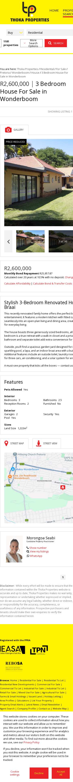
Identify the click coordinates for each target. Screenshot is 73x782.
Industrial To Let (55, 688)
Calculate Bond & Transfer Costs (52, 283)
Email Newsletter (51, 704)
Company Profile (26, 708)
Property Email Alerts (11, 704)
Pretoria (5, 72)
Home (13, 680)
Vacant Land (35, 696)
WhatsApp (36, 556)
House (35, 72)
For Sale (61, 69)
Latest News (32, 704)
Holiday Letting (52, 696)
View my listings (39, 551)
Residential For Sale (30, 680)
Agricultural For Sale (53, 692)
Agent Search (7, 708)
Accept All (61, 773)
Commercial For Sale (48, 684)
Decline (39, 773)
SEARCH (58, 43)
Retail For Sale (8, 692)
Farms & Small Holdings (13, 696)
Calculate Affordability (17, 283)
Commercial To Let (10, 688)
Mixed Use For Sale (29, 692)
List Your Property (42, 700)
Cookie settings (15, 773)
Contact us (44, 708)
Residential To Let (54, 680)
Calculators (23, 700)
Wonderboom (20, 72)
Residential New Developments (17, 684)
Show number (38, 548)
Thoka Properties (27, 69)
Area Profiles (7, 700)
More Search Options (33, 43)
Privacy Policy (31, 742)
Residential (47, 69)
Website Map (60, 708)
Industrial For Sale (34, 688)
